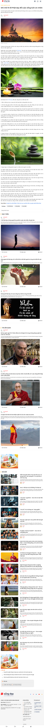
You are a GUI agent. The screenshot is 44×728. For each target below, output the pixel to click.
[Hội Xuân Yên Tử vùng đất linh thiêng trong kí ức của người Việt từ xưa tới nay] (9, 579)
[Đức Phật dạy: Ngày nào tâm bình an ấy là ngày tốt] (9, 613)
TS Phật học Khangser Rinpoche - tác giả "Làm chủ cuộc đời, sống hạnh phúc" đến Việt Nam (30, 554)
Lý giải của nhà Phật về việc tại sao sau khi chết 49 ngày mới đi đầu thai (23, 203)
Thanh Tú (24, 548)
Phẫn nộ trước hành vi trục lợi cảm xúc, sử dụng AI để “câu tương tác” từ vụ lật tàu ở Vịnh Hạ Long (31, 476)
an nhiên (24, 206)
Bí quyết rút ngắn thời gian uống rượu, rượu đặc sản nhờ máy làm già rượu (18, 672)
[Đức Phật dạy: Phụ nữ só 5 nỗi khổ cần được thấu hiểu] (9, 646)
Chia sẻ (41, 252)
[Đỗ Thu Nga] (2, 291)
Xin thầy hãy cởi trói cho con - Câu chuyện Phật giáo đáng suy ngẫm (31, 632)
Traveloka (37, 711)
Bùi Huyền (24, 582)
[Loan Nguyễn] (2, 330)
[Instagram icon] (33, 694)
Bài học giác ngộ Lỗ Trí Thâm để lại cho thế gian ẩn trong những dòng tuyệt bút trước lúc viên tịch (21, 333)
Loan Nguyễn (6, 15)
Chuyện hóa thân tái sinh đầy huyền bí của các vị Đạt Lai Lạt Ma (17, 414)
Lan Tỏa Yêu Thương (28, 706)
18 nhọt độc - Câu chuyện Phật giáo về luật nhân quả (31, 621)
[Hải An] (21, 483)
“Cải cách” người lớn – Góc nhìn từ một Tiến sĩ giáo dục (31, 498)
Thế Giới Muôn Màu (28, 711)
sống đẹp (18, 206)
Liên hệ (24, 724)
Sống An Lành (26, 709)
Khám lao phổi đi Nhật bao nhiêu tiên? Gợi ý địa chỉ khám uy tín (16, 677)
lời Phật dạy (10, 99)
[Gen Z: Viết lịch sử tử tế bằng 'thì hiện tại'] (9, 490)
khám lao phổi (38, 709)
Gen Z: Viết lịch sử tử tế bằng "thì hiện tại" (30, 487)
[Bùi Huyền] (21, 582)
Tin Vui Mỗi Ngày (27, 702)
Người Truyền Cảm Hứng (27, 704)
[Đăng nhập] (40, 1)
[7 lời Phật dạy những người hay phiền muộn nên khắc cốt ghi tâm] (20, 237)
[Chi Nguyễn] (2, 218)
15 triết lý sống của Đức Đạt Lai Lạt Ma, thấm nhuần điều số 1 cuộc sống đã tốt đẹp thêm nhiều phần (22, 374)
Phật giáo (19, 50)
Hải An (23, 482)
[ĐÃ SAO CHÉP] (23, 726)
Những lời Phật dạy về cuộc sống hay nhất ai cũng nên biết (16, 294)
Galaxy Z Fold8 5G (38, 707)
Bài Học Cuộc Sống (28, 708)
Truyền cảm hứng (7, 684)
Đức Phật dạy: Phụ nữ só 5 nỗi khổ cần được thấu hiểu (31, 643)
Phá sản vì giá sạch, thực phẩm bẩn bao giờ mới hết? (31, 520)
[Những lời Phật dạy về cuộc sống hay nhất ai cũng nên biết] (20, 308)
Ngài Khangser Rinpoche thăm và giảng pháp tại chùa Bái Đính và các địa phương (31, 565)
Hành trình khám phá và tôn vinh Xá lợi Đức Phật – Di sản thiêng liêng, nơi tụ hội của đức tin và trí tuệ (31, 543)
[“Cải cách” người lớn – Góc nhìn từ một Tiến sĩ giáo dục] (9, 501)
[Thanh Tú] (21, 549)
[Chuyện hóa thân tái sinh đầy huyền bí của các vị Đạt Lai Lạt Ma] (20, 433)
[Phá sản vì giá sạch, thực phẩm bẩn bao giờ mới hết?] (9, 523)
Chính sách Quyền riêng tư (27, 719)
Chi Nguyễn (5, 217)
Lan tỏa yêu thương (17, 684)
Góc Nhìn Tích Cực (27, 713)
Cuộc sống (6, 62)
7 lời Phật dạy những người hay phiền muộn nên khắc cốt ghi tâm (18, 220)
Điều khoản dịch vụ (27, 716)
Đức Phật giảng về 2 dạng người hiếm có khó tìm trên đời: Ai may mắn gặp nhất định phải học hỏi (31, 599)
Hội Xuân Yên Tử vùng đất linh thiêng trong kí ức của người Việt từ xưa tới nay (31, 576)
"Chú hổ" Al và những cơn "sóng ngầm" (30, 509)
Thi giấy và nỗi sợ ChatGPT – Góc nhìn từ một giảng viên (30, 531)
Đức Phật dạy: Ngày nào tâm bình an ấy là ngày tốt (31, 610)
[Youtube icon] (39, 694)
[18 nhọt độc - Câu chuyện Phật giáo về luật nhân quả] (9, 624)
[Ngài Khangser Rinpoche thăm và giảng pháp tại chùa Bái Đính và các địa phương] (9, 568)
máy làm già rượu (38, 703)
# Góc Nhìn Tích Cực (5, 5)
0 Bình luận (23, 252)
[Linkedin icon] (36, 694)
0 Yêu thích (5, 252)
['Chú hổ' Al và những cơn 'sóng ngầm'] (9, 512)
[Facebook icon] (30, 694)
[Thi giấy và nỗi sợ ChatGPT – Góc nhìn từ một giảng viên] (9, 534)
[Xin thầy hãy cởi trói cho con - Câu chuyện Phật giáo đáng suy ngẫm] (9, 635)
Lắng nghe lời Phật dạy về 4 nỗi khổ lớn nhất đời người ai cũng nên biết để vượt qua (21, 260)
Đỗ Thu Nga (5, 290)
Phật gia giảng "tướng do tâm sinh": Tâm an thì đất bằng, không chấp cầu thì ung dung (31, 587)
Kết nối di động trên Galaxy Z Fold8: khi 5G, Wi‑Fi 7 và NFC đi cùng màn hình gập (19, 674)
